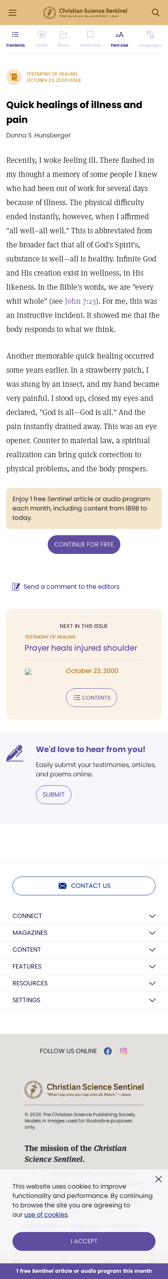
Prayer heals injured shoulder (81, 647)
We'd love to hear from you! (91, 749)
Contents (96, 698)
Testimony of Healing (52, 73)
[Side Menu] (12, 12)
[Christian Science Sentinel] (85, 13)
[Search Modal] (155, 12)
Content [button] (27, 949)
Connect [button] (27, 915)
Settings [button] (26, 1000)
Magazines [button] (30, 932)
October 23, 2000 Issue (54, 80)
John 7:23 (80, 301)
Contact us (91, 885)
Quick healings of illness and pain (74, 112)
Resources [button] (30, 983)
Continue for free (84, 544)
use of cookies (46, 1214)
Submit (54, 794)
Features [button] (27, 966)
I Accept (84, 1241)
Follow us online (68, 1051)
